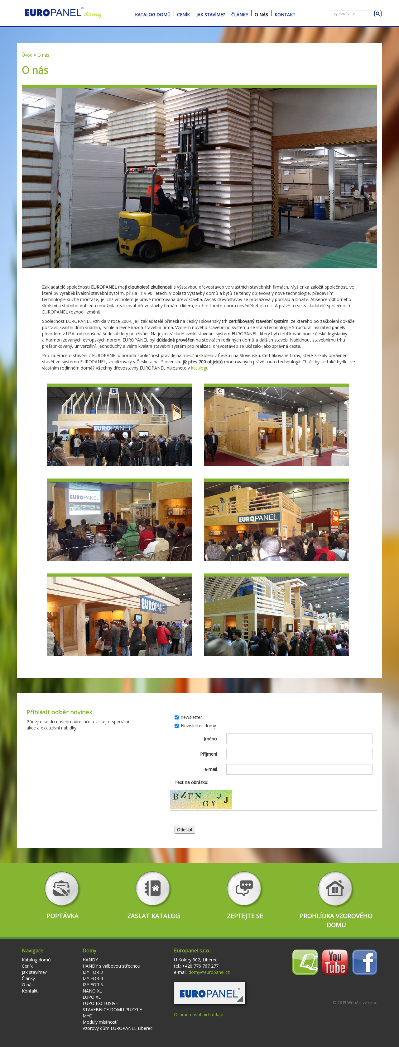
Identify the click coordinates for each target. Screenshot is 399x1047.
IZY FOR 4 (93, 978)
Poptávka (63, 916)
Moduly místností (100, 1022)
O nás (261, 14)
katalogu (200, 368)
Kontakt (285, 14)
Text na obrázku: (191, 782)
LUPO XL (92, 997)
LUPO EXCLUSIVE (100, 1003)
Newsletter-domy (198, 726)
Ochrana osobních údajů (199, 1014)
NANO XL (92, 991)
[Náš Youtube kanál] (335, 962)
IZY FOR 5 (93, 985)
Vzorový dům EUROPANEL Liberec (117, 1028)
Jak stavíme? (210, 14)
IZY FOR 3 (93, 972)
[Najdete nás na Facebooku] (364, 962)
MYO (88, 1016)
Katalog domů (153, 14)
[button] (209, 993)
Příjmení (208, 754)
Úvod (27, 55)
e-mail (210, 769)
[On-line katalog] (305, 962)
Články (239, 14)
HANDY (90, 960)
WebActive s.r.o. (362, 1002)
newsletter (191, 717)
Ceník (183, 14)
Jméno (210, 739)
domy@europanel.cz (209, 972)
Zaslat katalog (153, 916)
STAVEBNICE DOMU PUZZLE (112, 1009)
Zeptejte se (245, 916)
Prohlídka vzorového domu (336, 920)
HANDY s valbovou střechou (111, 966)
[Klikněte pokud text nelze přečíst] (201, 799)
